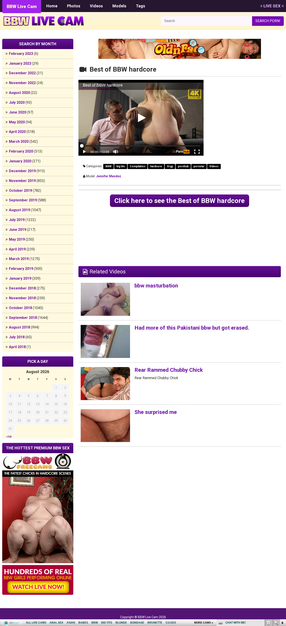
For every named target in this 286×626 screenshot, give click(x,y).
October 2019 (20, 190)
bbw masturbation (156, 286)
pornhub (183, 166)
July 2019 (17, 220)
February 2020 (21, 151)
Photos (73, 6)
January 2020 (20, 161)
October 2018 (20, 308)
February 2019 (21, 269)
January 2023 (20, 63)
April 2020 (17, 132)
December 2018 (22, 288)
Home (51, 6)
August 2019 (19, 210)
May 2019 (17, 239)
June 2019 (17, 229)
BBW (108, 166)
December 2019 (22, 171)
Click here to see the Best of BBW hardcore (179, 201)
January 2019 (20, 278)
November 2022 (22, 83)
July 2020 (17, 102)
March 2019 (19, 259)
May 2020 (17, 122)
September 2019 (23, 200)
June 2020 (17, 112)
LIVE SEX (272, 6)
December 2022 (22, 73)
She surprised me (156, 412)
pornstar (198, 166)
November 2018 (22, 298)
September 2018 (23, 318)
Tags (140, 6)
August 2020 (19, 93)
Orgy (170, 166)
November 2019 (22, 181)
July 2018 (17, 337)
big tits (120, 166)
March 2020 (19, 141)
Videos (96, 6)
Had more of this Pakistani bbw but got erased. (192, 328)
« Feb (9, 437)
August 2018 (19, 327)
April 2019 (17, 249)
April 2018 (17, 347)
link (282, 556)
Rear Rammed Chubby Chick (169, 370)
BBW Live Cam (22, 6)
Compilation (137, 166)
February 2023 (21, 54)
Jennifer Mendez (108, 176)
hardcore (156, 166)
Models (119, 6)
